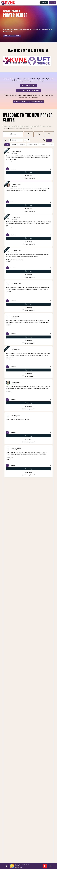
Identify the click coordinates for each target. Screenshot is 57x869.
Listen (53, 2)
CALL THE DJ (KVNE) (28, 85)
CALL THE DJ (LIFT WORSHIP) (28, 90)
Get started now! (11, 36)
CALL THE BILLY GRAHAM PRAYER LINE (28, 102)
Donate (44, 2)
